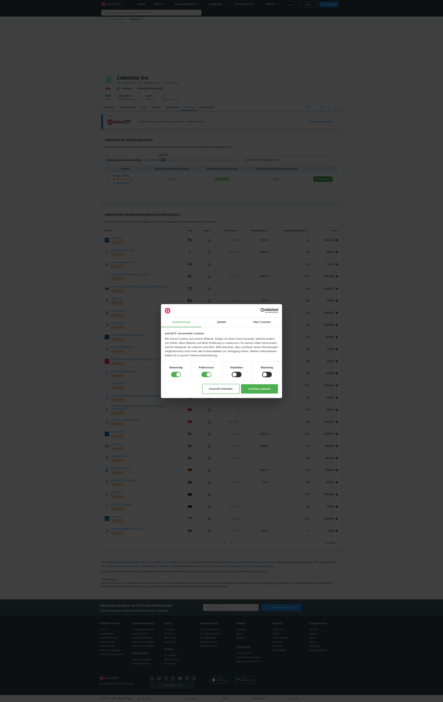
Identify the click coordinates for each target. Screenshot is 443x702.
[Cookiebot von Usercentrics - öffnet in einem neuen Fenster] (263, 310)
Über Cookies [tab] (262, 322)
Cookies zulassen (259, 389)
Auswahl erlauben (221, 389)
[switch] (206, 374)
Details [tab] (221, 322)
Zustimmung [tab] (181, 322)
